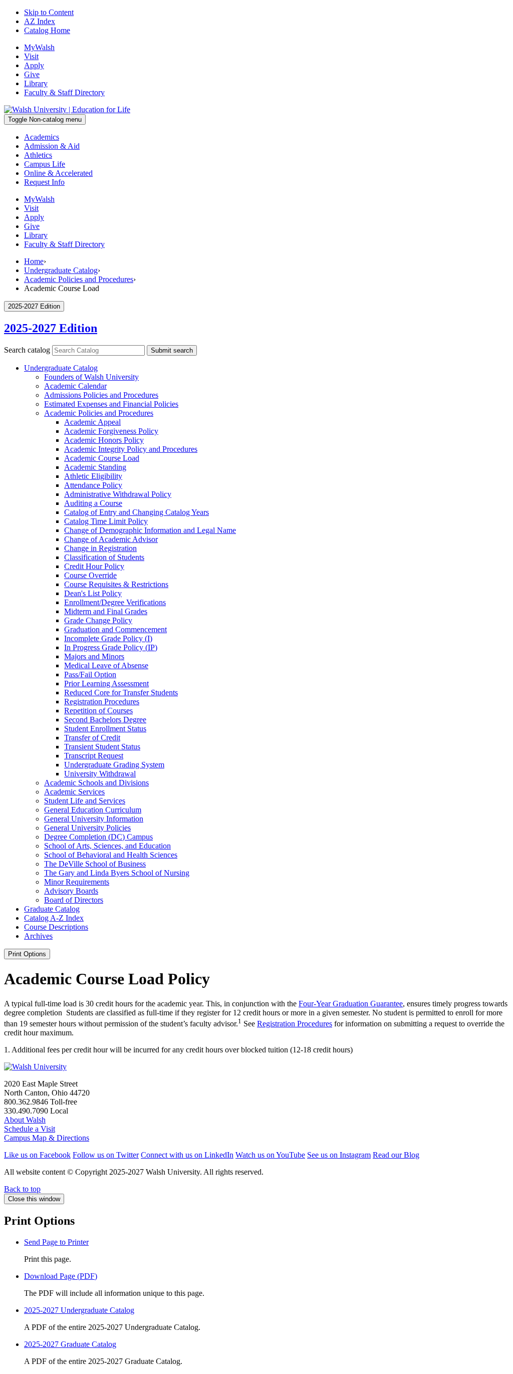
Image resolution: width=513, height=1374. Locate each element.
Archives (38, 936)
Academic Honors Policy (104, 440)
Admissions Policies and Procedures (101, 395)
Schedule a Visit (29, 1129)
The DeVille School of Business (95, 864)
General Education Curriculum (92, 809)
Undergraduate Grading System (114, 764)
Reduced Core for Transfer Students (121, 692)
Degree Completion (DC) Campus (98, 837)
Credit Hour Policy (94, 566)
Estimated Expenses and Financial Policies (111, 404)
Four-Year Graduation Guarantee (351, 1003)
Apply (34, 65)
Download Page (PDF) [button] (60, 1276)
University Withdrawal (100, 773)
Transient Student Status (102, 746)
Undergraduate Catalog (61, 270)
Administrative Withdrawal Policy (117, 494)
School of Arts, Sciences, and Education (107, 846)
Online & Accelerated (58, 173)
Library (36, 83)
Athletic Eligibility (93, 476)
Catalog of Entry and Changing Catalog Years (136, 512)
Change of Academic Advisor (111, 539)
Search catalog (27, 350)
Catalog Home (47, 30)
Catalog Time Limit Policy (106, 521)
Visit (31, 56)
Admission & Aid (52, 146)
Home (34, 261)
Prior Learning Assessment (106, 683)
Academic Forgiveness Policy (111, 431)
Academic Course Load (101, 458)
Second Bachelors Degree (105, 719)
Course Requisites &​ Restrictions (116, 584)
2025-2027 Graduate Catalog (70, 1344)
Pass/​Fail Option (90, 674)
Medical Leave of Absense (106, 665)
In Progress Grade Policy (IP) (110, 647)
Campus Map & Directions (46, 1138)
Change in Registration (100, 548)
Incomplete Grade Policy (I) (108, 638)
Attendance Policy (93, 485)
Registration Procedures (101, 701)
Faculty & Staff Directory (64, 92)
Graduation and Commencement (115, 629)
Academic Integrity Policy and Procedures (130, 449)
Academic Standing (95, 467)
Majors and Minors (94, 656)
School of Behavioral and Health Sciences (110, 855)
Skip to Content (49, 12)
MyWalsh (39, 47)
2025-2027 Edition (50, 328)
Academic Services (74, 791)
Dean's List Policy (93, 593)
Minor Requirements (76, 882)
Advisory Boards (71, 891)
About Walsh (25, 1120)
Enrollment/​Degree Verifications (115, 602)
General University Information (93, 818)
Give (32, 74)
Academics (41, 137)
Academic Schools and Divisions (96, 782)
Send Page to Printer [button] (56, 1242)
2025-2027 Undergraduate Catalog (79, 1310)
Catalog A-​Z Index (54, 918)
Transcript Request (93, 755)
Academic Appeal (92, 422)
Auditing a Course (93, 503)
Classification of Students (104, 557)
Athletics (38, 155)
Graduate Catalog (52, 909)
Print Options (27, 954)
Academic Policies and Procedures (78, 279)
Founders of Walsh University (91, 377)
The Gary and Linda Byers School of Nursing (116, 873)
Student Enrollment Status (105, 728)
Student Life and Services (84, 800)
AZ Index (39, 21)
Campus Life (44, 164)
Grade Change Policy (98, 620)
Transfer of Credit (92, 737)
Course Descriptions (56, 927)
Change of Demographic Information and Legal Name (150, 530)
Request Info (44, 182)
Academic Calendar (75, 386)
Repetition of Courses (98, 710)
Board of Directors (73, 900)
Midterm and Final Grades (105, 611)
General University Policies (87, 827)
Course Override (90, 575)
